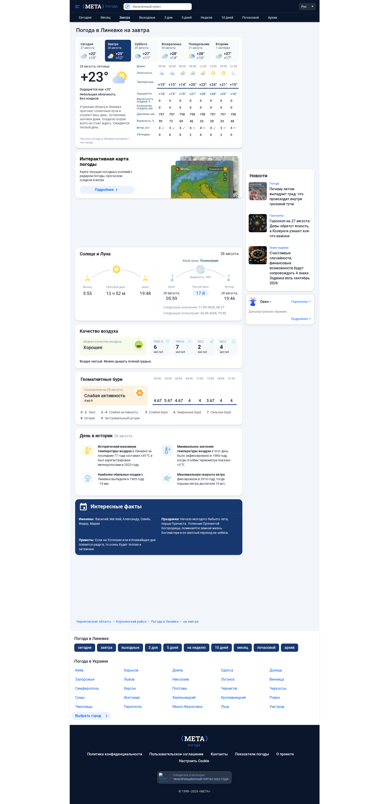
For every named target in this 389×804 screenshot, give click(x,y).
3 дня (168, 17)
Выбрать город (88, 716)
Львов (129, 679)
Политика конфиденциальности (114, 754)
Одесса (227, 670)
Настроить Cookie (194, 761)
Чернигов (229, 688)
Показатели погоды (252, 754)
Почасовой (250, 17)
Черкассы (278, 688)
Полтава (179, 688)
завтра (106, 647)
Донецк (276, 670)
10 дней (227, 17)
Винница (277, 679)
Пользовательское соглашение (176, 754)
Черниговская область (93, 621)
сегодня (85, 647)
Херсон (130, 688)
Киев (79, 670)
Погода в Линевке (165, 621)
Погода (111, 6)
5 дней (187, 17)
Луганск (228, 679)
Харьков (131, 670)
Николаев (180, 679)
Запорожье (84, 679)
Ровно (275, 697)
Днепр (177, 670)
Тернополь (133, 706)
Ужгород (277, 706)
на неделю (196, 647)
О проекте (285, 754)
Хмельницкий (184, 697)
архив (272, 17)
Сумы (80, 697)
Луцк (225, 706)
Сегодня (85, 17)
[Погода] (194, 738)
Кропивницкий (233, 697)
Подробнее (104, 189)
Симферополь (87, 688)
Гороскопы (299, 301)
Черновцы (83, 706)
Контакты (219, 754)
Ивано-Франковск (187, 706)
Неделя (206, 17)
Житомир (132, 697)
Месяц (105, 17)
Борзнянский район (131, 621)
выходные (147, 17)
